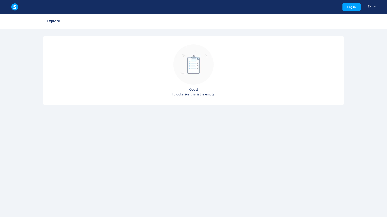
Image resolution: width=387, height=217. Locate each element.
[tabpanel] (193, 73)
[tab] (53, 21)
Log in (354, 8)
